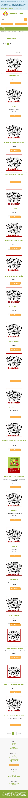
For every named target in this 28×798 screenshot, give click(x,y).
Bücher (14, 772)
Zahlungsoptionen (14, 761)
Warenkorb (14, 744)
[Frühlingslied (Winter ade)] (14, 295)
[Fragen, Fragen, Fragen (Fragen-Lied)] (14, 163)
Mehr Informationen (15, 83)
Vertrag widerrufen (14, 765)
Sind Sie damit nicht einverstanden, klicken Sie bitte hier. (12, 8)
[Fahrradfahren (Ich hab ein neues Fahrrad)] (14, 671)
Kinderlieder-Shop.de (16, 14)
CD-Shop (14, 771)
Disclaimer (14, 784)
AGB (14, 755)
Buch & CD (14, 774)
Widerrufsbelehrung (14, 760)
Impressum (14, 756)
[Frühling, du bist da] (14, 604)
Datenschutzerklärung (14, 757)
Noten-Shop (14, 775)
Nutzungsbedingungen (14, 759)
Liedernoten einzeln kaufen (14, 776)
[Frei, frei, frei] (14, 499)
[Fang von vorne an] (14, 64)
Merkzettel (14, 747)
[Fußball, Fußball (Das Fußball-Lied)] (14, 361)
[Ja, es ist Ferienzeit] (14, 396)
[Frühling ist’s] (14, 535)
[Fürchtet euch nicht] (14, 330)
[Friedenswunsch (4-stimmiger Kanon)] (14, 229)
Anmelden (7, 24)
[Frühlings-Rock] (14, 568)
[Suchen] (25, 19)
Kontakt (14, 743)
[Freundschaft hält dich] (14, 197)
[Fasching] (14, 95)
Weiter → (14, 43)
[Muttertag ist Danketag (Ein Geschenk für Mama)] (14, 429)
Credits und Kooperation (14, 783)
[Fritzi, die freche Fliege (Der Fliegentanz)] (14, 704)
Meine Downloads (14, 748)
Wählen (16, 50)
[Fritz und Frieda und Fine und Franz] (14, 635)
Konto (14, 746)
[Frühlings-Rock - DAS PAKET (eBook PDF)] (14, 465)
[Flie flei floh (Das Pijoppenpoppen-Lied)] (14, 131)
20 (16, 52)
